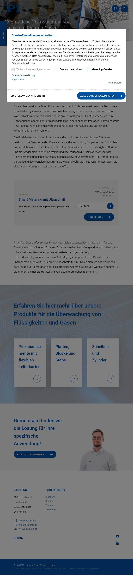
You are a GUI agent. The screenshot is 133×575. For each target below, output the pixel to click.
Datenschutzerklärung (23, 75)
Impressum (18, 79)
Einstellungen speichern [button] (28, 95)
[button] (101, 96)
